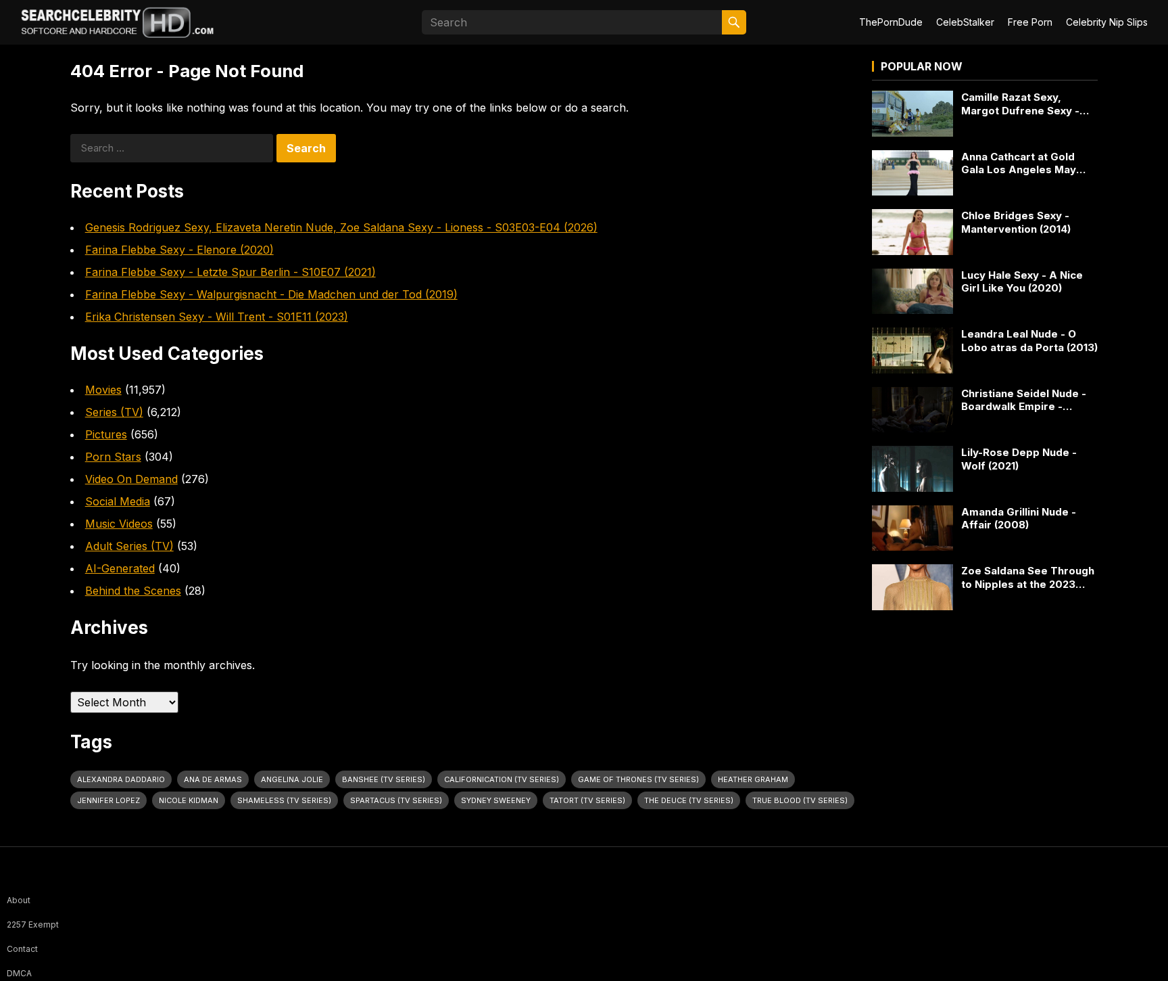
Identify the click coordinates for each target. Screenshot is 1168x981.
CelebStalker (965, 22)
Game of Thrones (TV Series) (638, 779)
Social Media (117, 501)
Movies (103, 389)
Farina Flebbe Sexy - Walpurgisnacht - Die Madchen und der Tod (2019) (271, 294)
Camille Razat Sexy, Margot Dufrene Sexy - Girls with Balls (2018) (1020, 104)
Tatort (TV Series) (587, 800)
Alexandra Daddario (121, 779)
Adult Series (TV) (129, 546)
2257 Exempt (33, 924)
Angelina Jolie (292, 779)
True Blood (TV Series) (800, 800)
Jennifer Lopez (108, 800)
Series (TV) (114, 412)
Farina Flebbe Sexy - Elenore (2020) (179, 249)
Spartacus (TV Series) (396, 800)
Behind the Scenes (133, 590)
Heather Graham (753, 779)
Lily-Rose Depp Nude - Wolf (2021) (1019, 459)
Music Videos (119, 523)
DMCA (19, 973)
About (18, 900)
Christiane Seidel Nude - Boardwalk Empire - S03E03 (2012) (1023, 400)
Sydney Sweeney (496, 800)
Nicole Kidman (188, 800)
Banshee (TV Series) (383, 779)
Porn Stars (113, 456)
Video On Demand (131, 479)
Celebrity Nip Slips (1107, 22)
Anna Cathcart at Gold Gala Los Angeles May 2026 (1018, 163)
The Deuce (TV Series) (688, 800)
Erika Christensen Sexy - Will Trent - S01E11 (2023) (216, 316)
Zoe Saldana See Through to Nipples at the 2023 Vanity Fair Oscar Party (1027, 577)
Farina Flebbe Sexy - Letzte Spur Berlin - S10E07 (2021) (230, 272)
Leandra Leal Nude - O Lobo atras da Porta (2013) (1029, 340)
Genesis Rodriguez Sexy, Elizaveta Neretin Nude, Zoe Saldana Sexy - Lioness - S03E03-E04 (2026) (341, 227)
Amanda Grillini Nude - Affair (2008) (1018, 518)
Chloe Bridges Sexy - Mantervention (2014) (1016, 222)
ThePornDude (891, 22)
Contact (22, 949)
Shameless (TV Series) (284, 800)
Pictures (106, 434)
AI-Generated (120, 568)
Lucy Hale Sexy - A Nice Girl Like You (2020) (1022, 282)
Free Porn (1030, 22)
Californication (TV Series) (501, 779)
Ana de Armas (213, 779)
